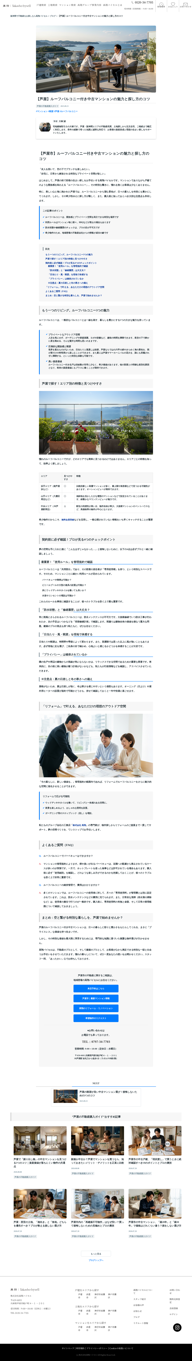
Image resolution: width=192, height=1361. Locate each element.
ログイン (174, 1314)
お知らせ (137, 1311)
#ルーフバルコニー (69, 111)
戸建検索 (41, 4)
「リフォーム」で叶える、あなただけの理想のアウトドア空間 (74, 287)
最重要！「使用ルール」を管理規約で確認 (68, 266)
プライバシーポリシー (96, 1348)
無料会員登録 (68, 520)
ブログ (136, 1317)
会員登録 (174, 1308)
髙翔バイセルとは (112, 4)
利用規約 (80, 1348)
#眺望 (50, 111)
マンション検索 (67, 4)
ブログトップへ (96, 1260)
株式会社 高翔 (79, 825)
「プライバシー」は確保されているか (66, 279)
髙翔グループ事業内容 (89, 4)
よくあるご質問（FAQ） (57, 291)
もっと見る (96, 1254)
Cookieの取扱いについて (121, 1348)
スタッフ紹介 (139, 1299)
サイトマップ (68, 1348)
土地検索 (52, 4)
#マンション (42, 111)
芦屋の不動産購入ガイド (47, 106)
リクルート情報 (140, 1323)
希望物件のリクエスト (96, 1018)
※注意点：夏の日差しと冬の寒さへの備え (68, 283)
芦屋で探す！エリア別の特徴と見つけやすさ (66, 259)
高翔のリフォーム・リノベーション (96, 1008)
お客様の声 (138, 1305)
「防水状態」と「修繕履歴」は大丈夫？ (67, 270)
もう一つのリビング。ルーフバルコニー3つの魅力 (69, 254)
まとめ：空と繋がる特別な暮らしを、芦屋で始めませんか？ (73, 295)
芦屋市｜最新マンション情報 (96, 998)
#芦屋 (56, 111)
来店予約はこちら (96, 988)
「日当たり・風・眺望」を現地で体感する (68, 274)
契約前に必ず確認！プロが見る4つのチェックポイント (71, 263)
